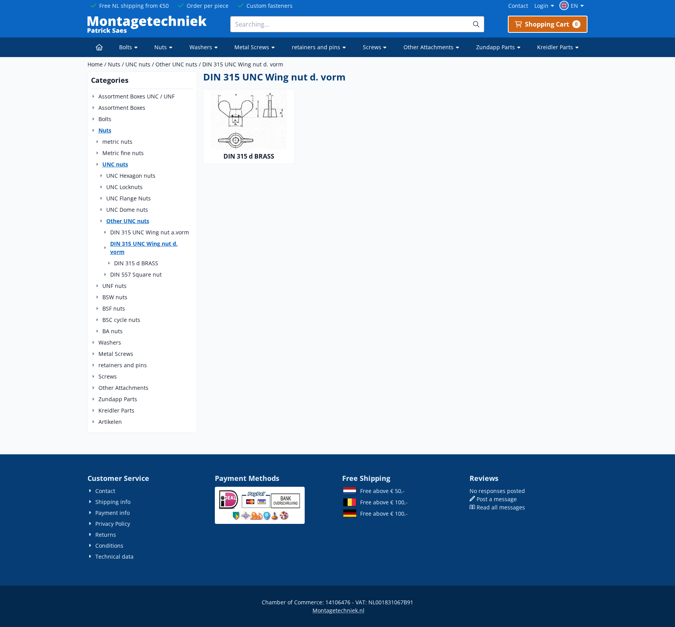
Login (541, 5)
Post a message (497, 499)
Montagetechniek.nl (338, 610)
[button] (573, 5)
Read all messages (501, 507)
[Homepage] (99, 47)
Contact (518, 5)
